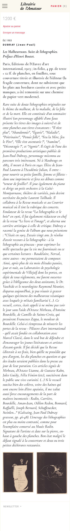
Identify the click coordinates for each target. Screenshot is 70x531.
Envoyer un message (14, 32)
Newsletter (11, 506)
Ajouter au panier (12, 26)
